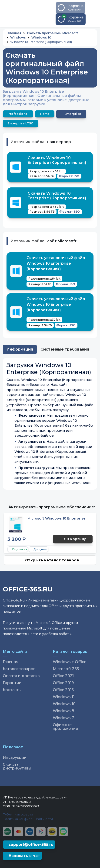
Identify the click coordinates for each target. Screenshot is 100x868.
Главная (14, 33)
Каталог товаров (19, 669)
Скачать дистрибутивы (17, 766)
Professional (18, 114)
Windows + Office (69, 662)
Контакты (12, 690)
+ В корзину (75, 539)
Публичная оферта (18, 814)
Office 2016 (63, 690)
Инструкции (15, 757)
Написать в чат (23, 856)
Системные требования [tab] (64, 349)
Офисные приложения (65, 727)
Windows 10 (41, 37)
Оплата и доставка (21, 676)
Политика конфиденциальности (28, 819)
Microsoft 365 (66, 669)
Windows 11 (63, 697)
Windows (18, 37)
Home (45, 114)
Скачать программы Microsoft (52, 33)
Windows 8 (63, 711)
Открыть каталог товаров (52, 560)
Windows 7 (63, 718)
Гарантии (12, 683)
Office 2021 (63, 676)
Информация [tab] (20, 349)
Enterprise (72, 114)
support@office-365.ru (30, 844)
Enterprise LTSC (20, 123)
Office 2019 (63, 683)
